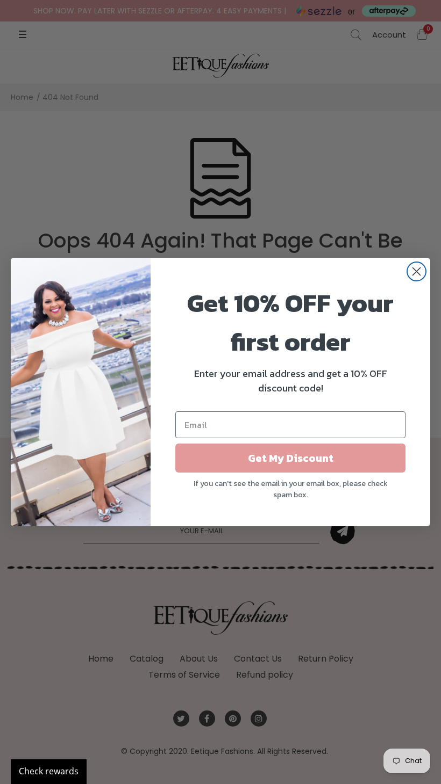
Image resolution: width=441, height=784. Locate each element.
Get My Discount (290, 458)
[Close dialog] (416, 271)
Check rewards (49, 771)
